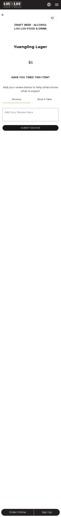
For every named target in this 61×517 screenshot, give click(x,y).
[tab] (16, 99)
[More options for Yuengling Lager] (52, 18)
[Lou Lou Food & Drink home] (16, 5)
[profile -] (49, 4)
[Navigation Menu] (56, 4)
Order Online (17, 512)
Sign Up (47, 512)
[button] (4, 15)
